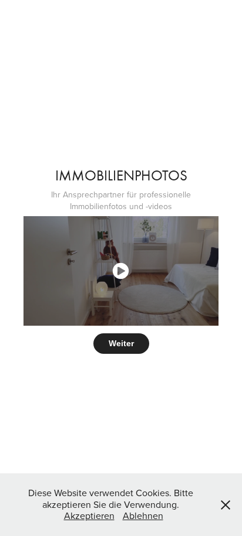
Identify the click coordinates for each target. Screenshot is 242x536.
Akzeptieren (89, 515)
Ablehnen (143, 515)
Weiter (121, 343)
